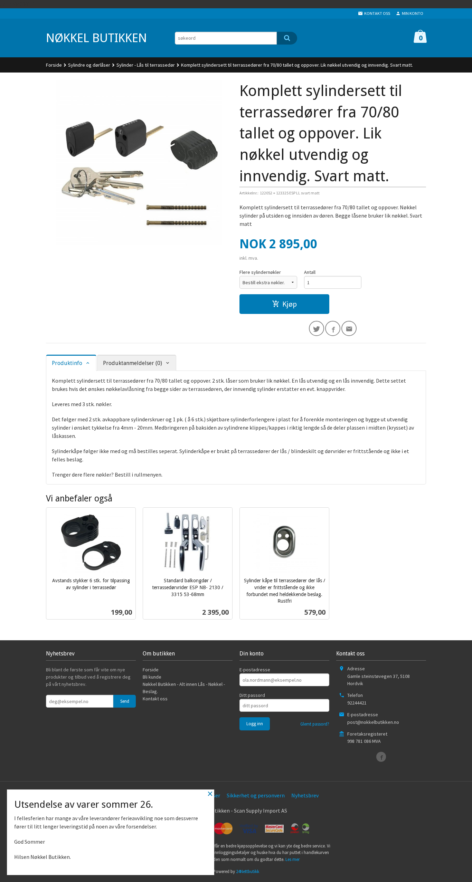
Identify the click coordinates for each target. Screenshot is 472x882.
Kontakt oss (155, 699)
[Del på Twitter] (316, 328)
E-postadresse (254, 670)
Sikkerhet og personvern (256, 795)
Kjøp (289, 304)
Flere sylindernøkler (260, 272)
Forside (54, 65)
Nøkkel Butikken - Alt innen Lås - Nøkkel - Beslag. (184, 687)
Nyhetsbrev (305, 795)
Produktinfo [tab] (67, 363)
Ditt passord (252, 695)
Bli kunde (152, 677)
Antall (309, 272)
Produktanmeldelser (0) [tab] (132, 363)
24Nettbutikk (247, 871)
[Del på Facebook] (332, 328)
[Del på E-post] (349, 328)
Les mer (292, 859)
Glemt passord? (314, 724)
